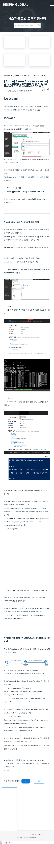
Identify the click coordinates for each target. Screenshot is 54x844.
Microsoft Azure (22, 75)
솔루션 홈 (8, 75)
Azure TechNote (38, 75)
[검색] (39, 25)
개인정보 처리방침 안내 (21, 835)
